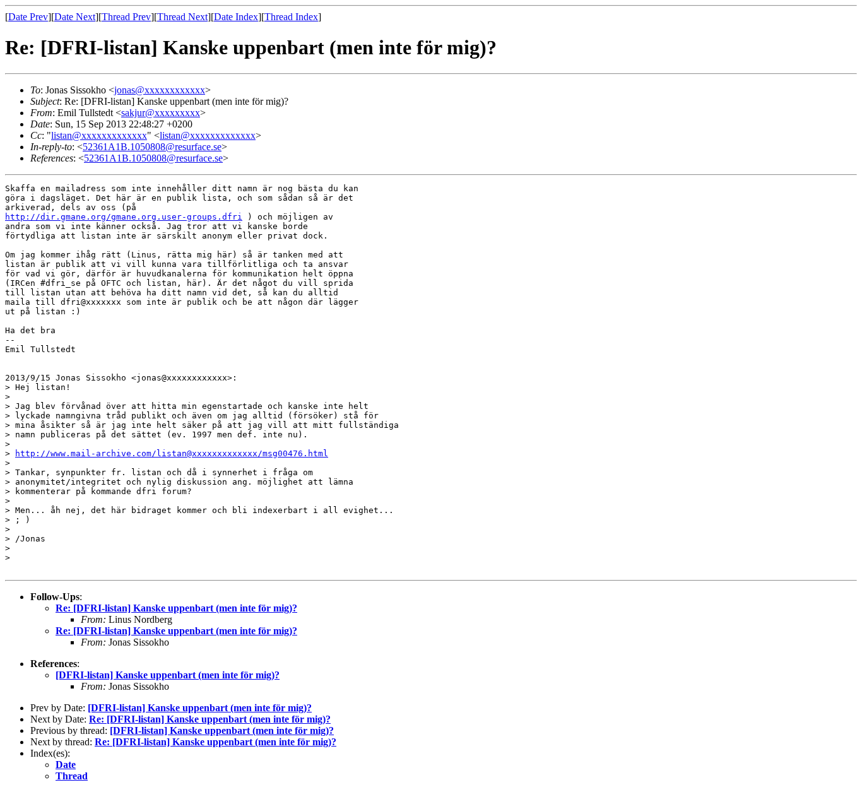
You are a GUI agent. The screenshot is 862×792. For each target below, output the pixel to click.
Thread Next (182, 16)
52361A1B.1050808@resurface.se (152, 146)
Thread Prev (126, 16)
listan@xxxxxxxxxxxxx (99, 135)
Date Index (236, 16)
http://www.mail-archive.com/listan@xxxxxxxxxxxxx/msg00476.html (171, 453)
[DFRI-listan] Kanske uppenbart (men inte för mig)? (168, 675)
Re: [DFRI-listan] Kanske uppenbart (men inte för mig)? (176, 608)
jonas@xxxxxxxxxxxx (159, 90)
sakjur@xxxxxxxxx (160, 112)
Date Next (74, 16)
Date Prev (28, 16)
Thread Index (291, 16)
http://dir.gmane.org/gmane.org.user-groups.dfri (123, 217)
